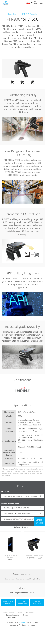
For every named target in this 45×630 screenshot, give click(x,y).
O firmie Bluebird (8, 613)
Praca (20, 613)
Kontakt (25, 615)
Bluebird (22, 622)
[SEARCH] (35, 3)
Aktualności (30, 613)
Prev (3, 82)
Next (42, 82)
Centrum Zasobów (12, 615)
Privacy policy (11, 617)
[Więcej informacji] (10, 547)
